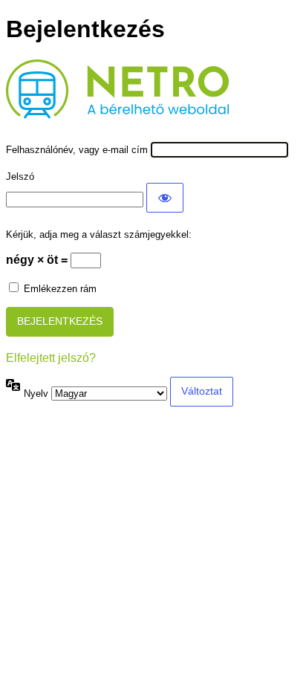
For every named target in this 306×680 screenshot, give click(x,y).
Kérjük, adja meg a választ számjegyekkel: (99, 234)
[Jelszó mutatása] (164, 198)
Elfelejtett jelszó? (51, 358)
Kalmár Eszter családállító (85, 86)
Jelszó (20, 176)
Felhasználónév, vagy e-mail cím (77, 149)
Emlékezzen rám (60, 288)
